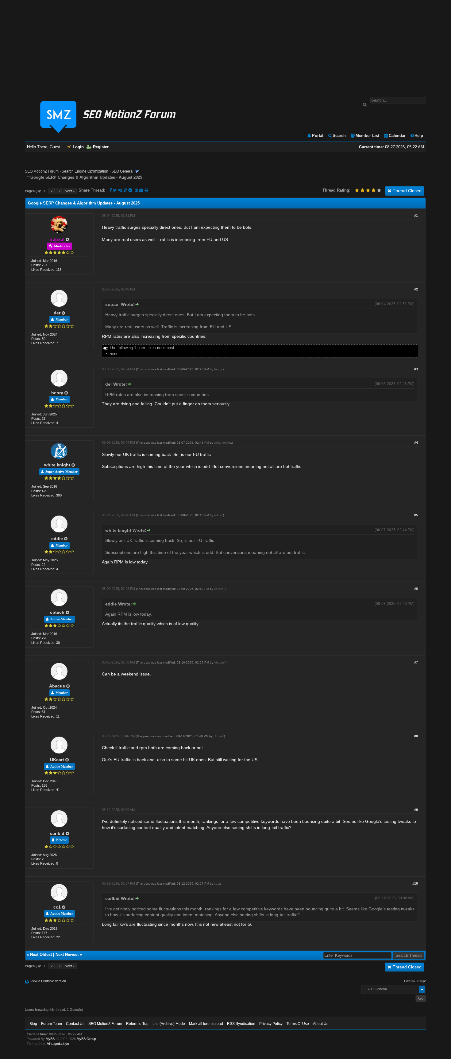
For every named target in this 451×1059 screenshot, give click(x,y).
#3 (416, 369)
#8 (416, 736)
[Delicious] (125, 190)
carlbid (57, 833)
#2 (416, 289)
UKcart (57, 759)
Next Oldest (41, 954)
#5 (416, 515)
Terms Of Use (298, 1024)
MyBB (50, 1039)
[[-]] (105, 347)
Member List (367, 135)
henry (113, 353)
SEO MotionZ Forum (42, 171)
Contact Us (75, 1024)
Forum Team (51, 1024)
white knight (57, 464)
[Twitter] (115, 190)
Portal (317, 135)
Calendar (397, 135)
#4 (416, 442)
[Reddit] (130, 190)
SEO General (122, 171)
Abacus (57, 685)
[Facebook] (111, 190)
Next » (70, 191)
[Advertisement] (225, 45)
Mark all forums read (206, 1024)
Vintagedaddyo (58, 1043)
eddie (57, 538)
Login (78, 147)
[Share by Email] (142, 190)
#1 (416, 215)
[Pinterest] (137, 190)
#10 (415, 883)
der (57, 312)
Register (101, 147)
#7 (416, 662)
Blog (33, 1024)
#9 (416, 810)
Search (339, 135)
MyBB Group (86, 1039)
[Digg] (120, 190)
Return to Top (137, 1024)
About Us (320, 1024)
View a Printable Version (48, 981)
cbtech (57, 612)
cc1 (57, 907)
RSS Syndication (241, 1024)
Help (418, 135)
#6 (416, 588)
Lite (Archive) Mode (168, 1024)
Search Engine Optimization (85, 171)
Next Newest (67, 954)
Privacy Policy (271, 1024)
